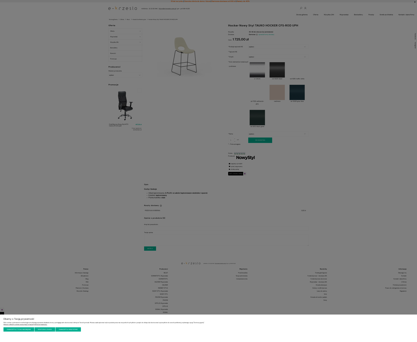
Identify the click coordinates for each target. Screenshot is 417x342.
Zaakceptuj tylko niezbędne (19, 329)
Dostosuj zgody (45, 329)
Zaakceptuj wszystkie (68, 329)
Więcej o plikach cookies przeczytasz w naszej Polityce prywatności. (25, 324)
